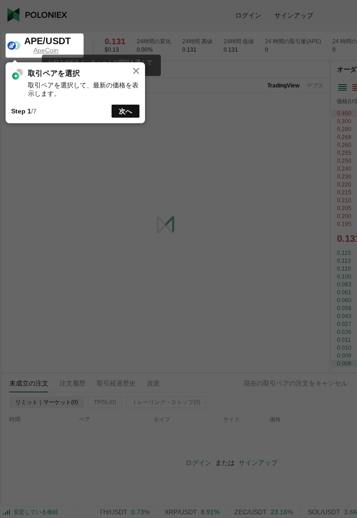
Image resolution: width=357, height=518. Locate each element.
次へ (125, 111)
